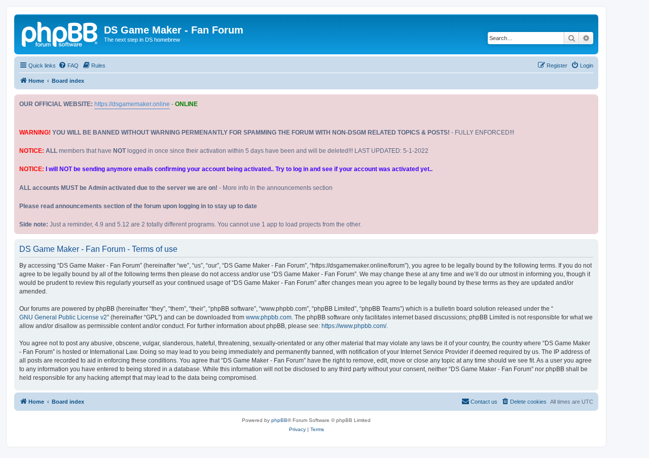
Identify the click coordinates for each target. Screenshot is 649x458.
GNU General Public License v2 (63, 317)
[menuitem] (68, 65)
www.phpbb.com (269, 317)
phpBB (279, 420)
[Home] (60, 33)
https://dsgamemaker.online (132, 104)
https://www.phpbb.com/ (353, 326)
